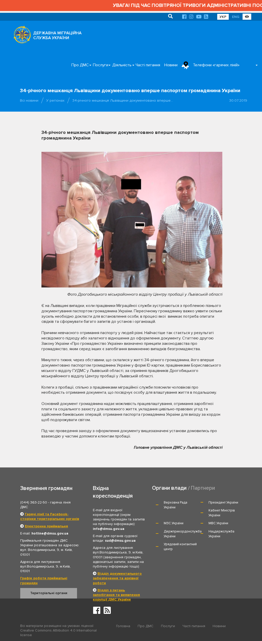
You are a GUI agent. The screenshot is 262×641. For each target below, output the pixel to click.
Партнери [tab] (203, 488)
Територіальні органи (48, 593)
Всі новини (29, 100)
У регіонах (55, 100)
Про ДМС (80, 65)
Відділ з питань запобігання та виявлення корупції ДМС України (116, 595)
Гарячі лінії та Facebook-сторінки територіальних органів (49, 516)
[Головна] (21, 36)
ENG (235, 17)
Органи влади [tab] (169, 488)
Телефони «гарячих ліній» (216, 65)
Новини (171, 65)
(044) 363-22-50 (33, 502)
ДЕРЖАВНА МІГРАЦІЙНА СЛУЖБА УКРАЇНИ (57, 35)
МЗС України (173, 523)
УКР (223, 17)
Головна (123, 626)
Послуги (100, 65)
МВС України (218, 523)
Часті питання (148, 65)
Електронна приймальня (46, 526)
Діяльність (122, 65)
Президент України (223, 502)
